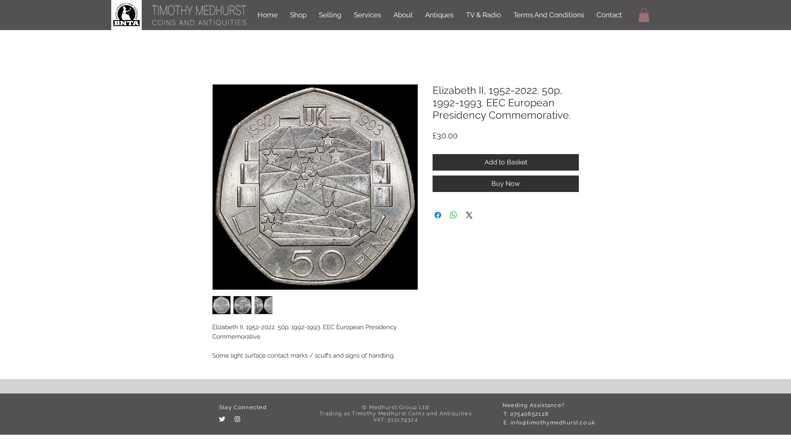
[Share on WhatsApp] (454, 215)
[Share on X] (469, 215)
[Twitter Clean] (222, 419)
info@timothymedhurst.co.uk (553, 422)
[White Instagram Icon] (237, 419)
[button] (644, 15)
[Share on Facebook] (438, 215)
